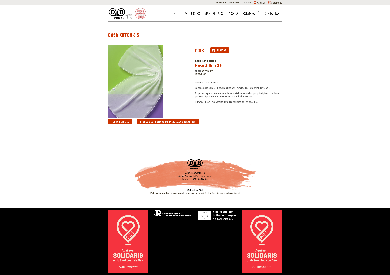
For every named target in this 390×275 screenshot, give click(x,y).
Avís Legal (234, 193)
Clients (261, 2)
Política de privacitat (195, 193)
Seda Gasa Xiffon (205, 61)
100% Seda (200, 74)
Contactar (272, 13)
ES (249, 2)
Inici (176, 13)
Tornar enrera (120, 122)
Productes (192, 13)
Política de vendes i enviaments (166, 193)
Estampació (251, 13)
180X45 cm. (207, 71)
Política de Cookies (218, 193)
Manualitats (213, 13)
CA (245, 2)
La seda (232, 13)
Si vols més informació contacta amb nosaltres (168, 122)
